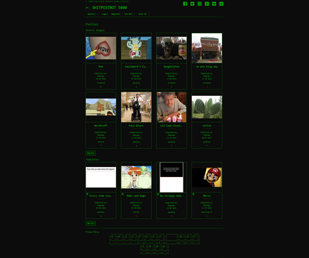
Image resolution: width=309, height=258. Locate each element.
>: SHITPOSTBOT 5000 (106, 7)
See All (90, 153)
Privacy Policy (92, 232)
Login (105, 14)
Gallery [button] (92, 14)
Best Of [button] (143, 14)
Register (116, 14)
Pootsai (101, 76)
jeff (222, 257)
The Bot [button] (128, 14)
